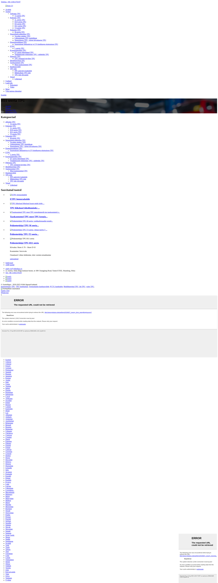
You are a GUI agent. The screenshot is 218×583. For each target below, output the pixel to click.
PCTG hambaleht (56, 287)
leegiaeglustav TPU (8, 287)
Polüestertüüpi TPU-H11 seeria (24, 243)
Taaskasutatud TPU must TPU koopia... (29, 216)
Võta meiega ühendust (13, 91)
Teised (12, 77)
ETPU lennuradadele (20, 199)
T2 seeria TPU (20, 16)
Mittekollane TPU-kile (23, 73)
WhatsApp (5, 293)
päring (12, 259)
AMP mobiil (9, 265)
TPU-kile (13, 69)
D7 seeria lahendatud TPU (24, 52)
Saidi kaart (9, 263)
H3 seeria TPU (20, 24)
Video (12, 87)
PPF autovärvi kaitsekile (23, 71)
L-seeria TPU (19, 48)
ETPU (12, 46)
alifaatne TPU (10, 122)
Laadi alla (8, 83)
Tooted (7, 12)
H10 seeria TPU (20, 22)
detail (16, 259)
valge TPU (90, 287)
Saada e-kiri (5, 291)
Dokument (14, 85)
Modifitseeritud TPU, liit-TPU (74, 287)
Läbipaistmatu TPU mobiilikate (26, 38)
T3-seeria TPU (20, 28)
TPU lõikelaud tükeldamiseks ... (25, 208)
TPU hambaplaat (22, 287)
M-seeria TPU (20, 32)
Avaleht (8, 10)
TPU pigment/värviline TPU (25, 59)
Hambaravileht (15, 67)
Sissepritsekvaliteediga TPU (20, 34)
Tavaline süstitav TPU (22, 36)
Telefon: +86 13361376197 (11, 2)
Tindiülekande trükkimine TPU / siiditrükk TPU (32, 54)
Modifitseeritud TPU (17, 61)
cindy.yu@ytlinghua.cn (13, 269)
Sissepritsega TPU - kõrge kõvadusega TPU (30, 40)
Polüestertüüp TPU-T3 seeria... (24, 234)
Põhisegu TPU (15, 56)
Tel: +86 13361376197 (13, 273)
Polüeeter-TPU (15, 30)
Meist (7, 89)
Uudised (8, 81)
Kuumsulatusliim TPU (18, 50)
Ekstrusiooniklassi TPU (18, 42)
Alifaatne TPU (15, 14)
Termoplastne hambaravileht (39, 287)
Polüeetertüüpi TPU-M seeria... (24, 225)
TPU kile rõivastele (21, 75)
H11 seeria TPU (20, 26)
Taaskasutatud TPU (17, 63)
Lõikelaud (18, 79)
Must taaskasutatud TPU (23, 65)
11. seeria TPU (20, 20)
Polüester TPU (15, 18)
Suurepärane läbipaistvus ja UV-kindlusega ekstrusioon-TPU (36, 44)
